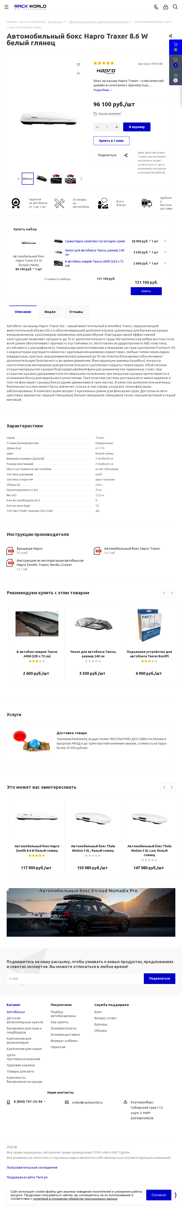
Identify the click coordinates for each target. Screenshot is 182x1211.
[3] (104, 63)
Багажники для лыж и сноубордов (24, 1030)
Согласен (159, 1195)
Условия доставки (65, 1034)
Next (81, 179)
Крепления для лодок (24, 1049)
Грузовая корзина (21, 1065)
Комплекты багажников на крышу (24, 1079)
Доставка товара (72, 733)
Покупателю (61, 1005)
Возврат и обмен (64, 1041)
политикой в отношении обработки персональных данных (75, 1198)
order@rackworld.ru (87, 1102)
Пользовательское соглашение (32, 1167)
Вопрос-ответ (105, 1018)
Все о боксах (121, 203)
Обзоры (100, 1030)
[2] (100, 63)
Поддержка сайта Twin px (27, 1177)
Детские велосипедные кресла (25, 1020)
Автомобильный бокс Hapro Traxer (132, 548)
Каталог (14, 1005)
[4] (108, 63)
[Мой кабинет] (165, 7)
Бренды (100, 1024)
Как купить (60, 1022)
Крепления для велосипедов (19, 1040)
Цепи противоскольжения (23, 1057)
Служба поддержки (111, 1005)
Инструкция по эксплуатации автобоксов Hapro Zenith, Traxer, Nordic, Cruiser (50, 563)
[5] (112, 63)
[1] (95, 63)
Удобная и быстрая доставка (166, 203)
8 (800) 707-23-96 (28, 1101)
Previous (19, 179)
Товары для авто (20, 1071)
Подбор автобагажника (63, 1014)
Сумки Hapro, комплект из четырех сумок (95, 241)
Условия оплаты (64, 1028)
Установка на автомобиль (81, 203)
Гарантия (58, 1047)
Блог (98, 1012)
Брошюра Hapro (29, 548)
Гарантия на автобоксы (38, 203)
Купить (146, 290)
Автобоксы (16, 1012)
